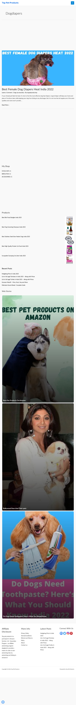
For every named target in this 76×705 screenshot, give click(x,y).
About (23, 643)
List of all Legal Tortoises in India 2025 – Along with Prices (18, 276)
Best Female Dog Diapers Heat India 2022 (27, 89)
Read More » (5, 105)
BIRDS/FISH (5, 174)
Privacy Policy (25, 633)
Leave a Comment (7, 92)
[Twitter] (64, 633)
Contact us (24, 645)
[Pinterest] (71, 633)
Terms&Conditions (26, 635)
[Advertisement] (38, 37)
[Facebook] (61, 633)
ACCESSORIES (6, 177)
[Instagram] (67, 633)
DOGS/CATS (5, 171)
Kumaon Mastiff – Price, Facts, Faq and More (15, 282)
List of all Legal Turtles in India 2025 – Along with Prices (18, 279)
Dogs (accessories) (18, 92)
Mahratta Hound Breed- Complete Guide (13, 285)
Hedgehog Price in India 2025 (10, 274)
